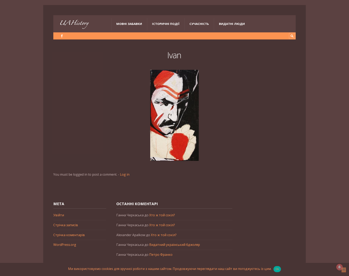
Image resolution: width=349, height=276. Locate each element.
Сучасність (199, 24)
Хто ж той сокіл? (162, 215)
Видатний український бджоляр (174, 244)
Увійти (58, 215)
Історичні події (165, 24)
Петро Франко (160, 254)
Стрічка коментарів (69, 235)
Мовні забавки (129, 24)
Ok (277, 269)
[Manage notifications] (339, 267)
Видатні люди (232, 24)
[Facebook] (61, 35)
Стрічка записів (65, 225)
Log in (124, 174)
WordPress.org (64, 244)
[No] (344, 270)
